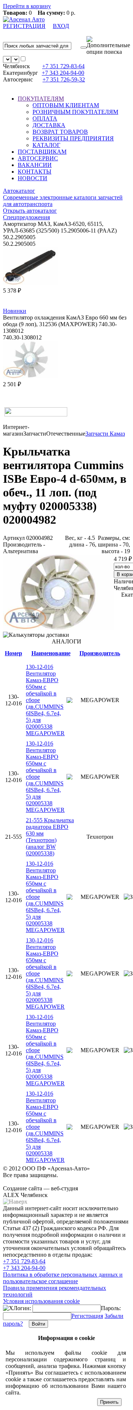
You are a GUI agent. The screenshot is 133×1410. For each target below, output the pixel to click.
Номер (13, 653)
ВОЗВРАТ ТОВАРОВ (60, 132)
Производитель (99, 653)
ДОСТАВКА (49, 125)
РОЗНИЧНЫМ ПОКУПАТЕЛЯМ (75, 112)
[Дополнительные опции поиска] (108, 45)
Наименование (51, 653)
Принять (109, 1402)
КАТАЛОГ (46, 145)
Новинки (14, 311)
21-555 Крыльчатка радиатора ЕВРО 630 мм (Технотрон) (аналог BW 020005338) (50, 836)
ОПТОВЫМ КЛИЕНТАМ (66, 105)
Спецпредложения (26, 217)
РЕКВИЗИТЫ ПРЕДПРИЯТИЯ (73, 138)
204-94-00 (63, 73)
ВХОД (61, 26)
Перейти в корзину (27, 6)
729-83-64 (63, 66)
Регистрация (87, 1316)
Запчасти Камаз (105, 433)
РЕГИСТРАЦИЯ (24, 26)
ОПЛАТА (45, 118)
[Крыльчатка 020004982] (58, 628)
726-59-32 (63, 79)
